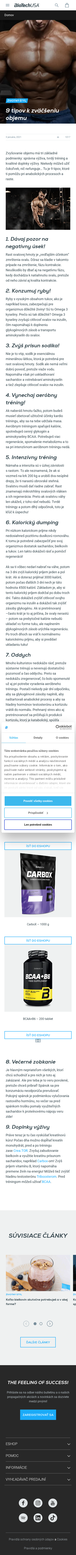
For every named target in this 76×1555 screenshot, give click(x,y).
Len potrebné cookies (38, 824)
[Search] (56, 5)
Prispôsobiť (36, 812)
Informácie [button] (16, 1467)
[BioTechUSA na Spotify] (23, 1517)
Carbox (42, 1161)
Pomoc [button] (12, 1455)
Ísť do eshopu (38, 846)
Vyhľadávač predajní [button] (26, 1479)
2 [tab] (40, 1323)
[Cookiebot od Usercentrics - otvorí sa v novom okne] (55, 727)
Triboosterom (46, 1176)
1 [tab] (35, 1323)
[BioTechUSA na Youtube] (52, 1503)
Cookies (62, 1539)
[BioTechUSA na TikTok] (52, 1517)
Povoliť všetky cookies (38, 800)
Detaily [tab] (38, 737)
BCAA (46, 1182)
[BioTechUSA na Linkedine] (38, 1517)
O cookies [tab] (62, 737)
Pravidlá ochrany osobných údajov (32, 1539)
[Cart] (67, 5)
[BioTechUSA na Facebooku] (23, 1503)
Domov (9, 15)
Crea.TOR (20, 1151)
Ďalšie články (38, 1342)
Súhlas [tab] (13, 737)
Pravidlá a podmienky (38, 1548)
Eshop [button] (11, 1444)
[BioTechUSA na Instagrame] (38, 1503)
